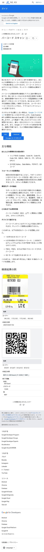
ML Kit (13, 2)
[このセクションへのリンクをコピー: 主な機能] (13, 146)
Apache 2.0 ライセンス (14, 417)
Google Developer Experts (10, 441)
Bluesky (4, 460)
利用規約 (4, 542)
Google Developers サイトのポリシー (15, 419)
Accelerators (6, 444)
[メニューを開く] (3, 2)
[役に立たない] (25, 33)
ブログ (4, 457)
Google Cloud (6, 498)
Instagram (5, 463)
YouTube (4, 473)
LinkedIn (4, 466)
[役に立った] (22, 33)
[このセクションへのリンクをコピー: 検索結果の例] (18, 270)
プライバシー (13, 542)
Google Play (5, 501)
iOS (5, 134)
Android (16, 134)
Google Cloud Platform (9, 527)
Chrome (4, 485)
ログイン (39, 2)
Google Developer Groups (10, 438)
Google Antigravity (8, 495)
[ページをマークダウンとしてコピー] (33, 38)
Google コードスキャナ (13, 138)
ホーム (4, 30)
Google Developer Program (10, 435)
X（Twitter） (6, 470)
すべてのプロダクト (8, 534)
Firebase (4, 488)
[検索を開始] (33, 2)
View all (4, 505)
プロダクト (11, 30)
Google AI (5, 531)
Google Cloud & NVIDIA (9, 448)
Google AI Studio (7, 491)
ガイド (5, 8)
